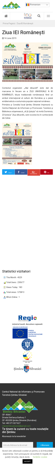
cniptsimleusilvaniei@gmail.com (16, 426)
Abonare (45, 445)
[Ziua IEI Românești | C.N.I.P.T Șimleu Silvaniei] (11, 5)
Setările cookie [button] (40, 457)
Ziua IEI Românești (25, 23)
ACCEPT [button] (27, 461)
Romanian (34, 4)
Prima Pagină (9, 23)
